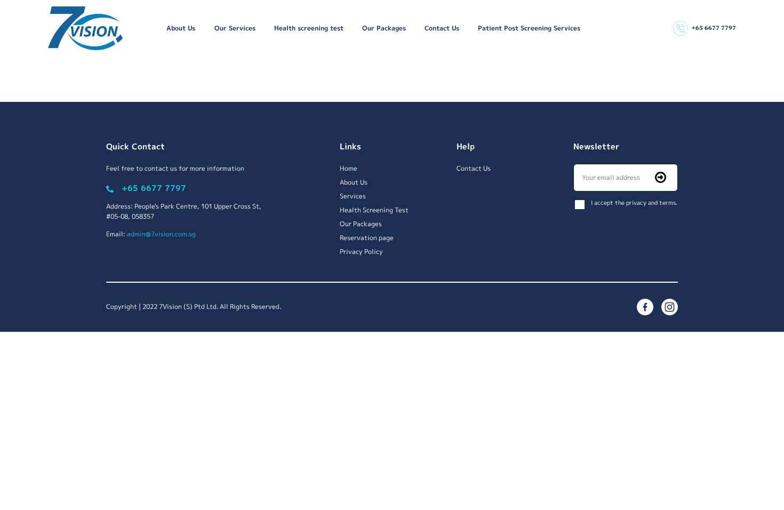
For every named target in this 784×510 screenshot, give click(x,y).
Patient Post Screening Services (529, 28)
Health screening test (308, 28)
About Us (180, 28)
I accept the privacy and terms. (634, 202)
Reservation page (367, 237)
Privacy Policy (361, 251)
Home (348, 168)
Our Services (234, 28)
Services (353, 196)
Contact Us (442, 28)
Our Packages (384, 28)
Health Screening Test (374, 209)
